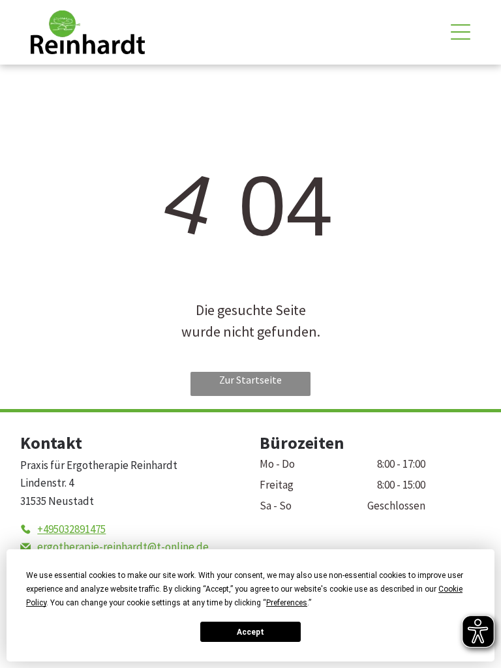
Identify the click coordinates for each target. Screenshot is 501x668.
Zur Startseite (250, 379)
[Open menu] (460, 32)
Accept (250, 632)
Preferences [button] (286, 602)
